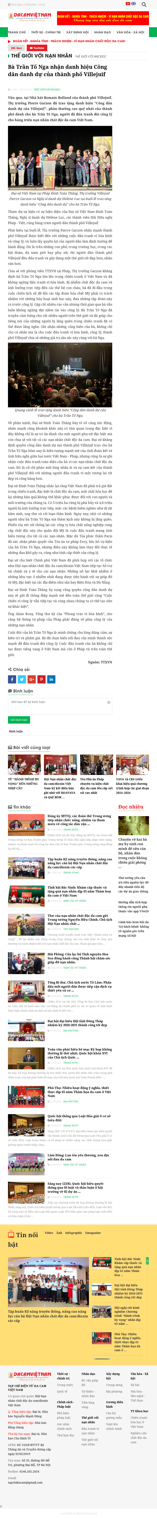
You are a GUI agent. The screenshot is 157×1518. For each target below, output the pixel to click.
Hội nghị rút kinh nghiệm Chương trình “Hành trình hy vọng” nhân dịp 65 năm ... (127, 1316)
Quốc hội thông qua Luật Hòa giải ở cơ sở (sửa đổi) (79, 1118)
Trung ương (71, 872)
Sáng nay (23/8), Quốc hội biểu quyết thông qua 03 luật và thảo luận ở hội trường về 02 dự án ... (75, 1187)
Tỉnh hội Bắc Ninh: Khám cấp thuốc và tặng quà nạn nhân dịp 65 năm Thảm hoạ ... (128, 1267)
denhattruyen (13, 1489)
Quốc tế (62, 1391)
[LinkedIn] (51, 679)
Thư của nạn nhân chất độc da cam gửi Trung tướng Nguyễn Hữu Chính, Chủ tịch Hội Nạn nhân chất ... (80, 920)
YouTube (38, 48)
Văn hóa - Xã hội (130, 32)
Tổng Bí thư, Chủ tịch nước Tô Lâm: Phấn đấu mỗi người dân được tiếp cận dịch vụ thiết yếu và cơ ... (80, 986)
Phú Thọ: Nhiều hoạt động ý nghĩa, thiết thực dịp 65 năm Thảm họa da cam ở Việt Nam (79, 1092)
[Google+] (32, 679)
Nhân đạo (102, 32)
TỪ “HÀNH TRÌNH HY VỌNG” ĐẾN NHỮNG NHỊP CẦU (23, 783)
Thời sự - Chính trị (46, 32)
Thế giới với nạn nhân (41, 55)
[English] (133, 3)
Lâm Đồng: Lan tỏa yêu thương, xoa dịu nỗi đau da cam (78, 1157)
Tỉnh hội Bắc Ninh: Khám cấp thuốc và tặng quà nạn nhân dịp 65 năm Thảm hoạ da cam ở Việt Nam (79, 891)
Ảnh (59, 1233)
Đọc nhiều (130, 806)
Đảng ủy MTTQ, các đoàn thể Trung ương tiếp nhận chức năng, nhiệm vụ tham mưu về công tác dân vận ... (79, 820)
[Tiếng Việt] (128, 3)
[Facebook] (12, 679)
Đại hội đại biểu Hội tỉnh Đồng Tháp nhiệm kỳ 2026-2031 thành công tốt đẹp (77, 1023)
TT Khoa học (139, 1411)
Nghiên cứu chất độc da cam (139, 1437)
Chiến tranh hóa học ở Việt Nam (139, 1422)
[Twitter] (22, 679)
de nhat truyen (24, 1489)
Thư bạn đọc (71, 929)
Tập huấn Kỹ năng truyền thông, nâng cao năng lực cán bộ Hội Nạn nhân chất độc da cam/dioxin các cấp (80, 863)
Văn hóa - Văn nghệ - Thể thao (138, 1395)
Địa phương (70, 1030)
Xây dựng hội (77, 32)
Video (49, 1233)
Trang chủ (17, 32)
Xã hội (135, 1385)
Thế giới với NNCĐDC (91, 56)
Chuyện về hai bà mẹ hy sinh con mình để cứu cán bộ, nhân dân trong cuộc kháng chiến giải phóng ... (132, 853)
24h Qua (16, 48)
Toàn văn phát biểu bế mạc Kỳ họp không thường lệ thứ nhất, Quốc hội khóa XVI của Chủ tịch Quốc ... (80, 1053)
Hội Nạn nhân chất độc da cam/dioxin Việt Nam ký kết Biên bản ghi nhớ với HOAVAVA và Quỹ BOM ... (60, 788)
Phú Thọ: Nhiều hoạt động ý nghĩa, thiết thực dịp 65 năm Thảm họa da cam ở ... (127, 1342)
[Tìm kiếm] (144, 5)
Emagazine (93, 1233)
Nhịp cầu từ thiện (74, 900)
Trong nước (70, 829)
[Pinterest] (41, 679)
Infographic (73, 1233)
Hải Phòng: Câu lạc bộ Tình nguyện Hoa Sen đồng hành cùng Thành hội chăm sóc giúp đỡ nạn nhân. (79, 958)
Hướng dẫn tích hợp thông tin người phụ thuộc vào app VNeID (133, 906)
